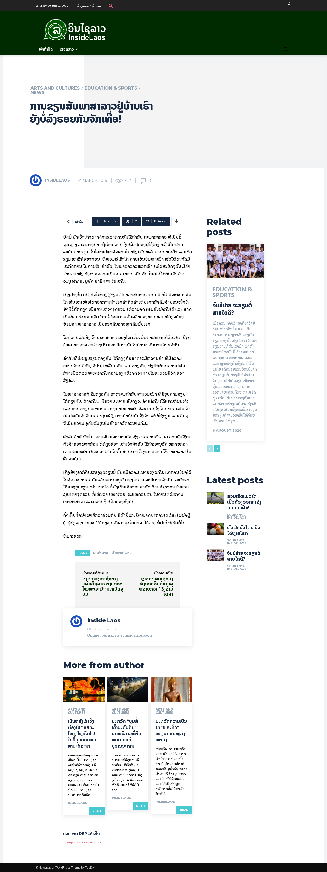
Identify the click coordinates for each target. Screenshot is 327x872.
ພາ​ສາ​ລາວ (100, 553)
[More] (176, 221)
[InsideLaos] (37, 180)
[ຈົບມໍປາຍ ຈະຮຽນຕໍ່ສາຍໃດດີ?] (235, 261)
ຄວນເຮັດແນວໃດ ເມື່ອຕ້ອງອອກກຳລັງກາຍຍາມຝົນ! (244, 501)
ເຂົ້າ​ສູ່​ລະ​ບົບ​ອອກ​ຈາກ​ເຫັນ (83, 842)
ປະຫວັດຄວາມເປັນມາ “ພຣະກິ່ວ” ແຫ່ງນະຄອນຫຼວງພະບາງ (171, 730)
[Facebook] (282, 3)
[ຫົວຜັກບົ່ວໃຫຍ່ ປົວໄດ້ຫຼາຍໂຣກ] (215, 529)
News (37, 92)
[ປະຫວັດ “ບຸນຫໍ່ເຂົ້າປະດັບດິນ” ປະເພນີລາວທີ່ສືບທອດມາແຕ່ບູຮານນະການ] (127, 689)
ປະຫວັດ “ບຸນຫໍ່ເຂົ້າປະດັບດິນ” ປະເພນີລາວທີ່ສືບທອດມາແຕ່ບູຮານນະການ (126, 733)
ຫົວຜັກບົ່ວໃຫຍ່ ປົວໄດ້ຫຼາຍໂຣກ (243, 530)
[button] (111, 5)
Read (96, 811)
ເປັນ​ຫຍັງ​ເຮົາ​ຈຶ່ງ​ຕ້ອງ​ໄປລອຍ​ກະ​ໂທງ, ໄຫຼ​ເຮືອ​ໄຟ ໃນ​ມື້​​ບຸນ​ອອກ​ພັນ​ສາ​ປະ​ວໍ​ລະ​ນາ (82, 733)
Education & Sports (111, 88)
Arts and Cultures (55, 88)
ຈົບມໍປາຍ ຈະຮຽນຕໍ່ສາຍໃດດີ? (232, 309)
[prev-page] (210, 448)
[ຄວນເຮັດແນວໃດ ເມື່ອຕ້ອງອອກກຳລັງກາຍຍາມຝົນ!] (215, 498)
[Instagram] (288, 3)
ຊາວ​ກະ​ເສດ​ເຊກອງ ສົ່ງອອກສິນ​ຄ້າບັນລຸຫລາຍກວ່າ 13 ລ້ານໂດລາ (156, 586)
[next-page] (217, 448)
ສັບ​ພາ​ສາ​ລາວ (122, 553)
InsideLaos (57, 180)
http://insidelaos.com (101, 629)
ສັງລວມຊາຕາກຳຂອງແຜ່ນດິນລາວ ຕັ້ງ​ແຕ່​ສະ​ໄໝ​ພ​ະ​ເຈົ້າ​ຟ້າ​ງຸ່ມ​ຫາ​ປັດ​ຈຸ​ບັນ (102, 586)
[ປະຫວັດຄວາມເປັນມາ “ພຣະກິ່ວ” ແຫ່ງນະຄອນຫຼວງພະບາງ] (171, 689)
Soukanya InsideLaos (236, 516)
